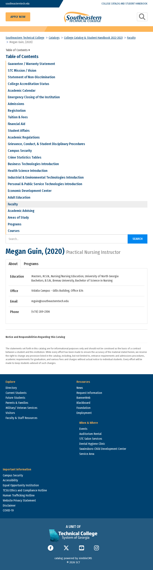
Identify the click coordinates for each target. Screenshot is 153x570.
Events (83, 429)
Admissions (16, 104)
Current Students (16, 393)
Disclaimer (9, 505)
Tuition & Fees (18, 117)
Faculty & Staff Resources (21, 418)
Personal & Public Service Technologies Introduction (45, 184)
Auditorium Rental (90, 434)
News (79, 388)
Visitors (10, 413)
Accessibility (10, 480)
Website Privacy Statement (19, 500)
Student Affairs (19, 131)
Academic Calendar (21, 91)
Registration (17, 111)
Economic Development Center (29, 191)
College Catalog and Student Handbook (124, 3)
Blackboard (83, 403)
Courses (14, 231)
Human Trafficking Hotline (19, 495)
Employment (84, 413)
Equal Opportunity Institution (21, 485)
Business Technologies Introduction (33, 164)
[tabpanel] (76, 294)
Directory (11, 388)
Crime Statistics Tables (24, 157)
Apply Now (17, 17)
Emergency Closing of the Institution (34, 97)
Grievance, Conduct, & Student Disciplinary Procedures (46, 144)
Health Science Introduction (27, 171)
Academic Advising (21, 211)
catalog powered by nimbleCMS (73, 558)
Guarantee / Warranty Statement (31, 64)
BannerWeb (83, 397)
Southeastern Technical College (25, 37)
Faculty (131, 37)
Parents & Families (17, 403)
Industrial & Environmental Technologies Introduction (46, 177)
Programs (14, 224)
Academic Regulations (24, 137)
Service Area (86, 454)
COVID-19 (8, 510)
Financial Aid (16, 124)
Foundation (83, 408)
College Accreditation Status (28, 84)
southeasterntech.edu (17, 3)
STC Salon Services (90, 438)
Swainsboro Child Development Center (102, 449)
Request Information (89, 393)
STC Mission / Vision (22, 71)
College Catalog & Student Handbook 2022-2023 (93, 37)
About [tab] (13, 264)
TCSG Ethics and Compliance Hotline (25, 490)
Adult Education (19, 197)
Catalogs (54, 37)
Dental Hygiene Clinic (92, 444)
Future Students (15, 397)
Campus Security (20, 151)
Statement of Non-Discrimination (31, 77)
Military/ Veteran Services (21, 408)
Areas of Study (18, 217)
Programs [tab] (31, 264)
